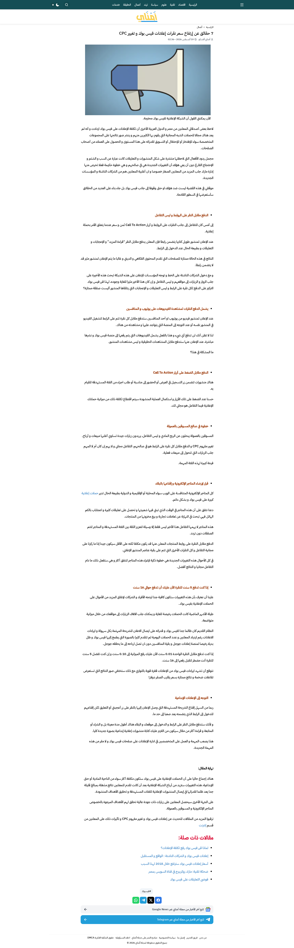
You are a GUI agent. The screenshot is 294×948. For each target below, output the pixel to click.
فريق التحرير (192, 937)
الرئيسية (209, 27)
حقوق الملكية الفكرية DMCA (100, 937)
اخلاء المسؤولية (123, 937)
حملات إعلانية (89, 493)
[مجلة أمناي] (147, 16)
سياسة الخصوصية (167, 937)
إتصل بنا (181, 937)
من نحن (203, 937)
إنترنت (202, 825)
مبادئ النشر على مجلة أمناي (144, 937)
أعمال (199, 27)
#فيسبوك (146, 891)
